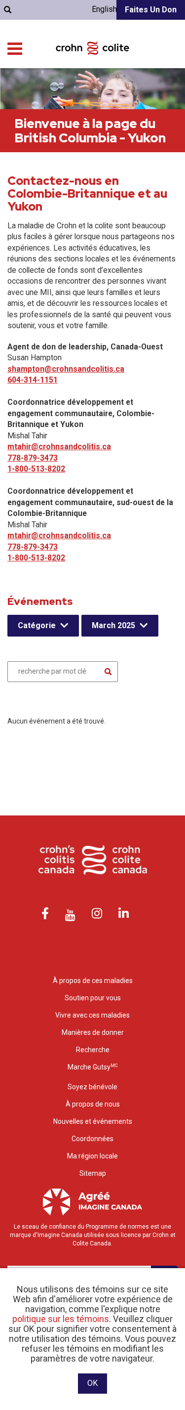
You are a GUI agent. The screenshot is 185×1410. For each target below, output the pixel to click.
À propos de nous (93, 1104)
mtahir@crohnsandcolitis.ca (59, 446)
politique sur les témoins (60, 1319)
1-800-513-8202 (36, 468)
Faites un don (151, 9)
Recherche (93, 1050)
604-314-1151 (32, 380)
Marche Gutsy (92, 1067)
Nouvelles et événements (92, 1121)
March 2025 (113, 625)
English (104, 9)
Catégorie (37, 625)
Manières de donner (93, 1032)
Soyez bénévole (92, 1087)
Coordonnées (92, 1139)
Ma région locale (92, 1156)
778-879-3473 (32, 458)
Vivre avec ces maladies (92, 1015)
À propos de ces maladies (93, 980)
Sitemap (92, 1173)
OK (92, 1383)
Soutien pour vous (93, 998)
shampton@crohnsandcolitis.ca (65, 369)
